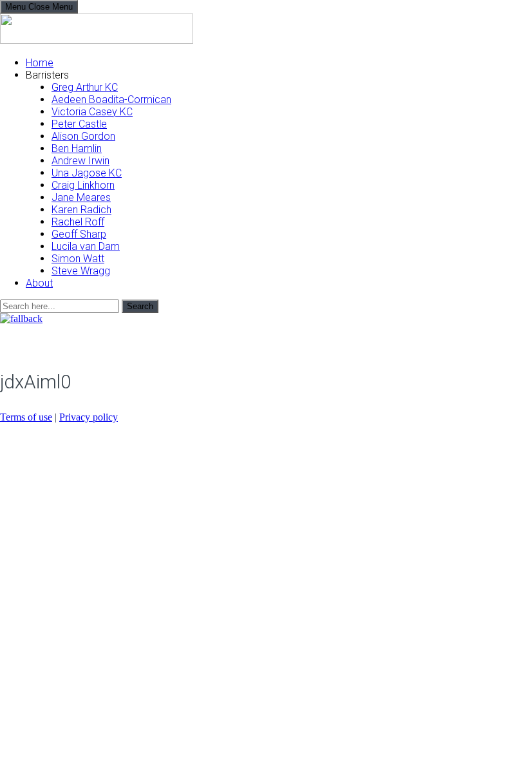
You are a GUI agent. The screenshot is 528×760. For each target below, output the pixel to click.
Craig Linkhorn (83, 185)
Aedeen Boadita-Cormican (111, 99)
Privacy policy (88, 417)
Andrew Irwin (80, 161)
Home (39, 63)
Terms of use (26, 417)
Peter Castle (79, 124)
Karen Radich (81, 210)
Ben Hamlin (77, 148)
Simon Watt (78, 258)
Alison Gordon (83, 136)
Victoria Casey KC (92, 112)
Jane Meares (81, 197)
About (39, 283)
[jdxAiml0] (21, 318)
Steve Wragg (81, 271)
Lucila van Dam (86, 246)
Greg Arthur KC (85, 87)
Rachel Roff (78, 222)
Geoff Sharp (79, 234)
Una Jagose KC (87, 173)
